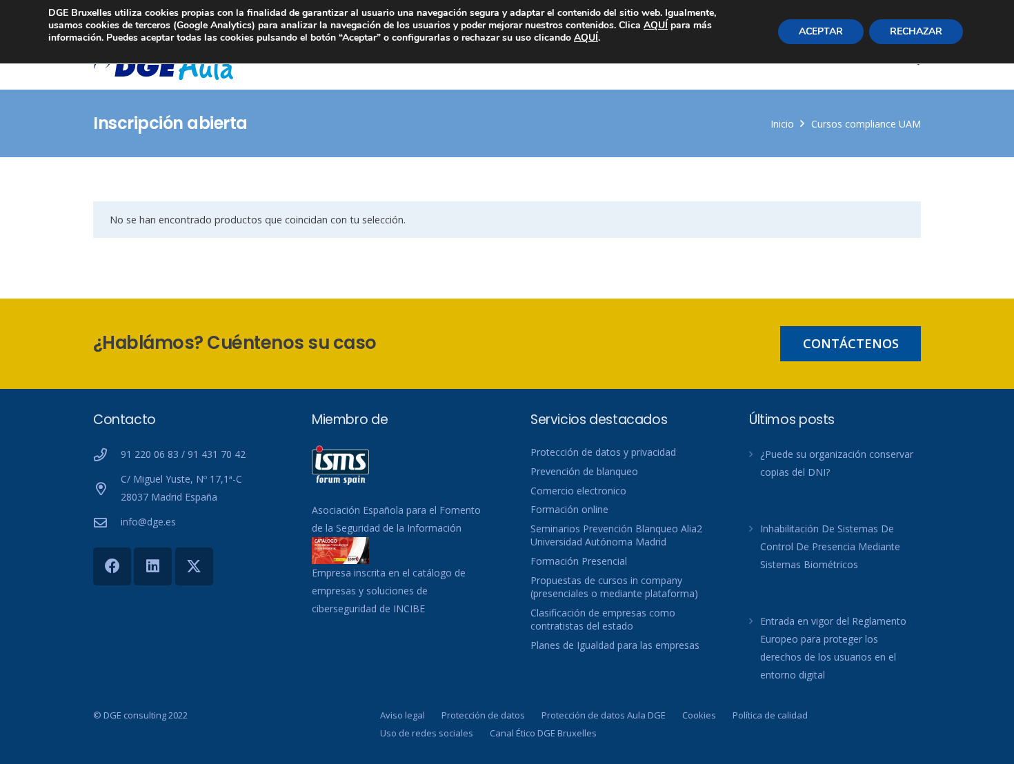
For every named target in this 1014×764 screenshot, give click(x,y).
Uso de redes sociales (426, 733)
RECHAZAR (916, 31)
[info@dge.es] (107, 522)
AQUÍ (656, 25)
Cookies (699, 715)
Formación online (569, 509)
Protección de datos (483, 715)
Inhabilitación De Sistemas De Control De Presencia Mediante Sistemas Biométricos (830, 546)
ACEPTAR (821, 31)
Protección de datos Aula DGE (603, 715)
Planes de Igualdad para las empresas (614, 645)
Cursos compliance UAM (866, 123)
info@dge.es (148, 521)
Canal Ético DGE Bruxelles (543, 733)
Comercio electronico (578, 490)
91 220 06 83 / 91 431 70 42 (183, 454)
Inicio (782, 123)
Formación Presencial (578, 560)
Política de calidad (770, 715)
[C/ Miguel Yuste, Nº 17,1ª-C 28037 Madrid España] (107, 488)
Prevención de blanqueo (584, 471)
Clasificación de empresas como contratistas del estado (602, 619)
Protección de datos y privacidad (603, 452)
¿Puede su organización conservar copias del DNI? (836, 463)
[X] (194, 566)
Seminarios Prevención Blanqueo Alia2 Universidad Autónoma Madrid (616, 535)
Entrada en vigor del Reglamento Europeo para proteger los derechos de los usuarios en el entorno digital (833, 647)
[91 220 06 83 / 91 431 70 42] (107, 454)
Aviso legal (402, 715)
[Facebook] (112, 566)
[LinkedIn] (153, 566)
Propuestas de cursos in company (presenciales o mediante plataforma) (614, 587)
